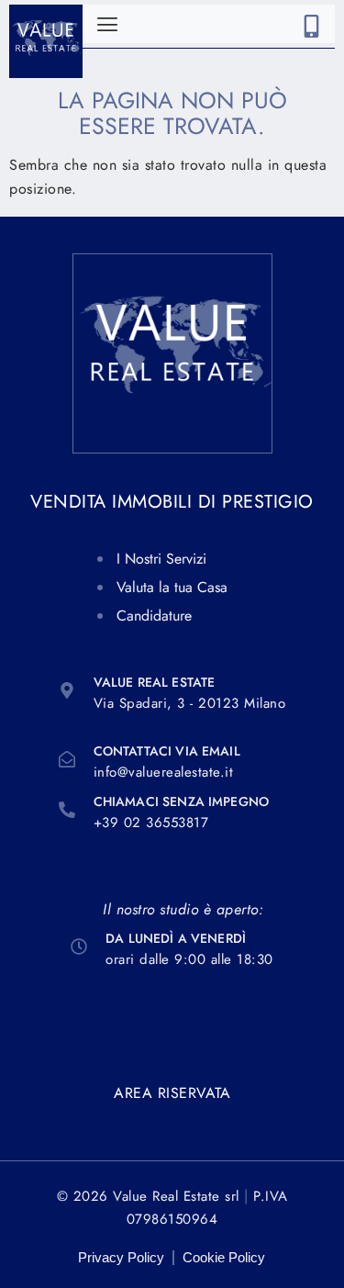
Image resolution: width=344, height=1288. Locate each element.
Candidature (154, 615)
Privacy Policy (121, 1257)
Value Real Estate (155, 682)
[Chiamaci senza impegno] (67, 809)
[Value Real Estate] (67, 690)
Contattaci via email (167, 751)
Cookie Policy (224, 1257)
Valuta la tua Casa (172, 587)
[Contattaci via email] (67, 759)
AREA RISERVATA (172, 1092)
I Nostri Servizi (161, 558)
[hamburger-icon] (107, 24)
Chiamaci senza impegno (181, 801)
